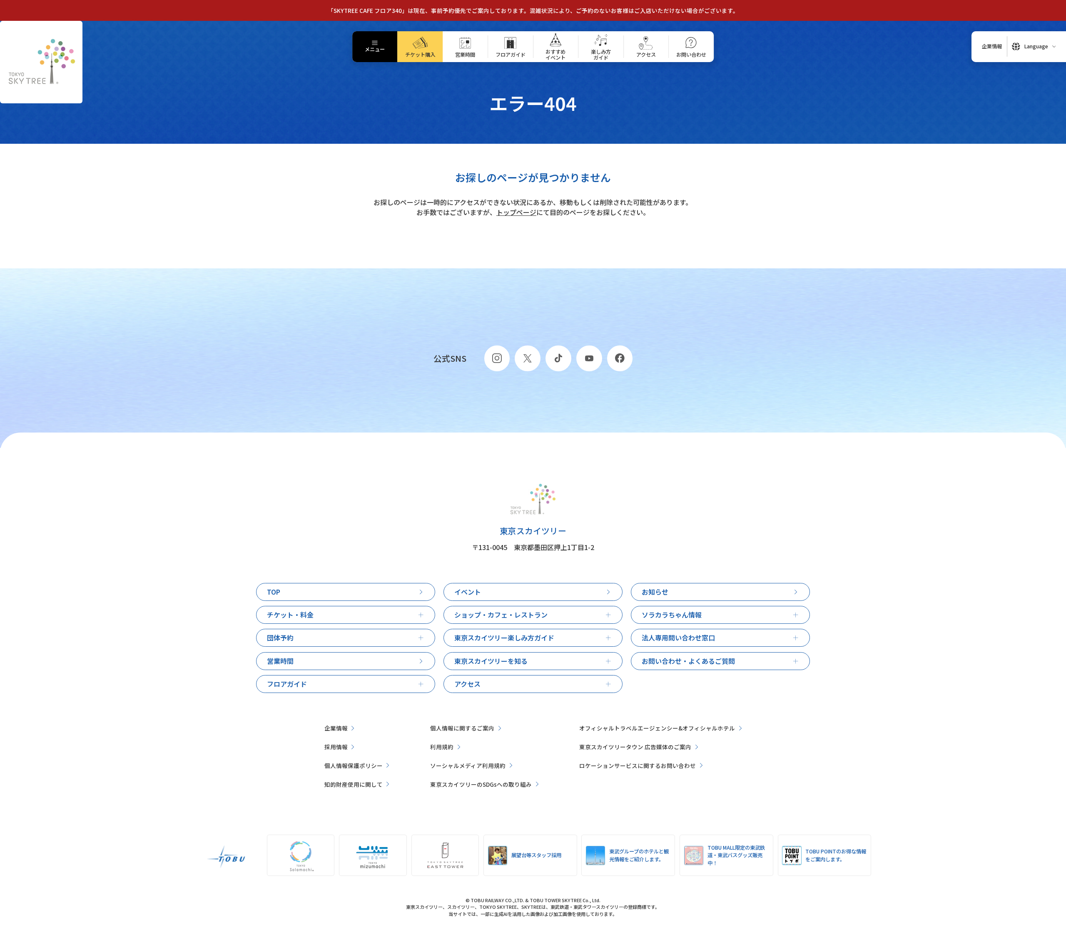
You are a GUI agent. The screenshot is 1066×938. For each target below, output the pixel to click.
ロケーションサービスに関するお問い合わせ (637, 765)
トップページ (516, 212)
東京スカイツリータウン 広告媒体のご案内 (635, 747)
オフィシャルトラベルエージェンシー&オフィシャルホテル (657, 728)
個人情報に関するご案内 (462, 728)
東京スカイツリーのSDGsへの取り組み (481, 784)
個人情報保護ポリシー (353, 765)
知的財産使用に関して (353, 784)
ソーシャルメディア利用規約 (468, 765)
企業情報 (336, 728)
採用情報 (336, 747)
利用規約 (441, 747)
